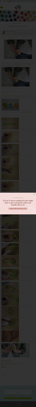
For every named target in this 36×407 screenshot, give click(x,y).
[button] (34, 194)
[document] (18, 203)
